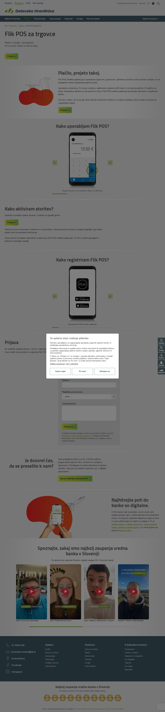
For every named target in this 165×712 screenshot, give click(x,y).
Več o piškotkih (72, 364)
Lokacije (161, 343)
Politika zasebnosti (57, 364)
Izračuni (161, 365)
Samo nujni (60, 371)
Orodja (161, 350)
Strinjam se (105, 371)
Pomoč (161, 358)
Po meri (82, 371)
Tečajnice (161, 372)
